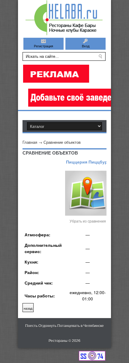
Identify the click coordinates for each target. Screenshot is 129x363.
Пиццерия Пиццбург (87, 162)
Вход (85, 45)
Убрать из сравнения (88, 220)
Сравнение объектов (62, 142)
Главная (29, 142)
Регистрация (43, 45)
